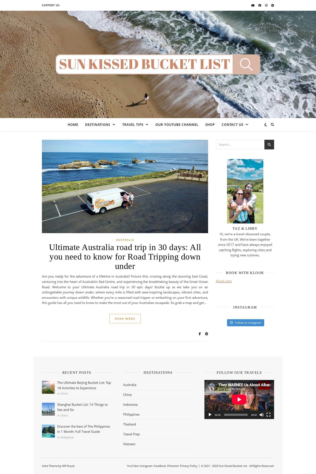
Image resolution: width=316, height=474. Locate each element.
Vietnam (129, 444)
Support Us (51, 5)
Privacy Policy (188, 466)
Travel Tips (132, 124)
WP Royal (68, 466)
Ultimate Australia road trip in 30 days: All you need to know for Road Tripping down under (125, 256)
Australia (125, 240)
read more (125, 319)
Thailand (129, 424)
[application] (239, 399)
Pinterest (173, 466)
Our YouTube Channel (176, 124)
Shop (210, 124)
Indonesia (130, 404)
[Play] (210, 415)
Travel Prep (131, 434)
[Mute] (261, 415)
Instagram (146, 466)
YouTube (132, 466)
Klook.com (224, 281)
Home (73, 124)
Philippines (131, 414)
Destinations (97, 124)
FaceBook (160, 466)
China (127, 394)
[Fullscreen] (268, 415)
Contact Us (232, 124)
